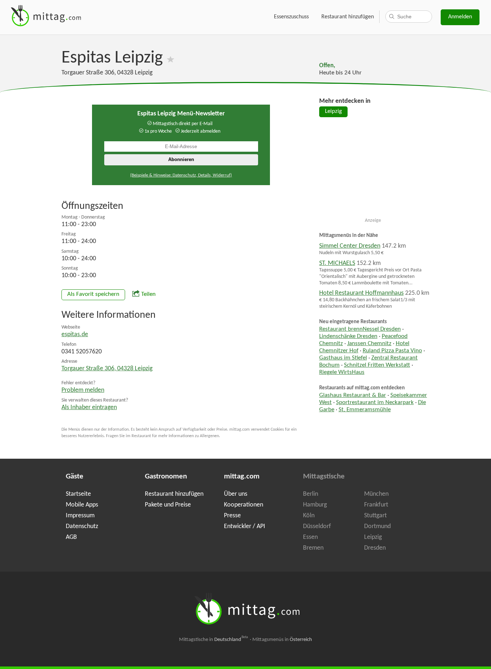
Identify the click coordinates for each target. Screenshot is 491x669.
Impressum (80, 516)
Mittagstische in (213, 639)
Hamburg (315, 505)
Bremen (313, 548)
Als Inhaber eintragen (89, 407)
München (376, 494)
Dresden (375, 548)
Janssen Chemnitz (369, 344)
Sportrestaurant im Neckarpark (375, 402)
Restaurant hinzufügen (347, 17)
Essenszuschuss (291, 17)
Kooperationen (243, 505)
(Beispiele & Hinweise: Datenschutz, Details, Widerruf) (181, 175)
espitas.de (74, 334)
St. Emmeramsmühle (365, 410)
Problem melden (82, 390)
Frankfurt (376, 505)
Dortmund (377, 526)
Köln (309, 516)
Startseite (78, 494)
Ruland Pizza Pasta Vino (392, 351)
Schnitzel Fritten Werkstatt (377, 365)
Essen (310, 537)
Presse (232, 516)
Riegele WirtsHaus (341, 372)
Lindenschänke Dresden (348, 336)
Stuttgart (375, 516)
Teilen (148, 294)
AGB (71, 537)
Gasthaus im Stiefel (343, 358)
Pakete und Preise (168, 505)
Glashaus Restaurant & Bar (352, 395)
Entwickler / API (244, 526)
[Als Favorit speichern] (170, 58)
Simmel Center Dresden (349, 246)
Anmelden (460, 17)
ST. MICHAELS (337, 263)
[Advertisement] (373, 170)
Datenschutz (82, 526)
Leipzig (333, 111)
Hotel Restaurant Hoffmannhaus (361, 293)
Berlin (310, 494)
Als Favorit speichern (93, 294)
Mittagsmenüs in (282, 639)
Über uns (235, 494)
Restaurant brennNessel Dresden (360, 329)
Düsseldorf (317, 526)
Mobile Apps (82, 505)
